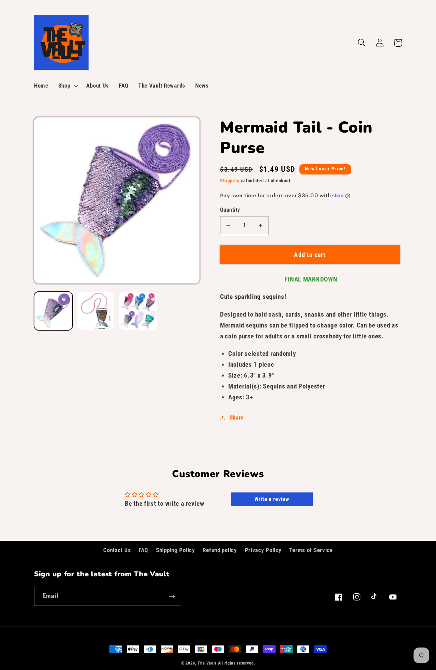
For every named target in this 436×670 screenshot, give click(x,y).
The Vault (207, 663)
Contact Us (117, 550)
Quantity (230, 210)
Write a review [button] (271, 499)
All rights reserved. (236, 663)
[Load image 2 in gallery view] (96, 311)
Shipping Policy (175, 550)
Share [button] (237, 417)
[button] (67, 85)
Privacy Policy (263, 550)
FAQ (143, 550)
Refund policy (220, 550)
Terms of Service (311, 550)
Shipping (230, 181)
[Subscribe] (172, 596)
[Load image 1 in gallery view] (53, 311)
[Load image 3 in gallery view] (138, 311)
